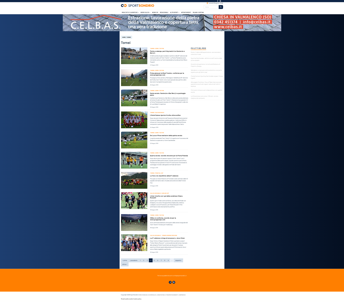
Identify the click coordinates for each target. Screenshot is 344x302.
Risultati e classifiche (130, 12)
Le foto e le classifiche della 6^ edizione (164, 176)
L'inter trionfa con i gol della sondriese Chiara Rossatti (166, 197)
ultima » (124, 264)
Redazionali (164, 12)
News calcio (145, 12)
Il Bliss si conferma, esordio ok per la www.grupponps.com (163, 219)
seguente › (178, 260)
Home (124, 37)
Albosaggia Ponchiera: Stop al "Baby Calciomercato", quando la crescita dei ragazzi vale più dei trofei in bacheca (206, 84)
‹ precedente (133, 260)
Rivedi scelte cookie (127, 299)
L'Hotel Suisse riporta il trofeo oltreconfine (165, 115)
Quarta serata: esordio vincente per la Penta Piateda (169, 156)
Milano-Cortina (198, 12)
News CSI (155, 12)
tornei (129, 37)
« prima (124, 260)
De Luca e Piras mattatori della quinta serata (166, 135)
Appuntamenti (186, 12)
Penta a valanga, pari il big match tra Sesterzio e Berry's (167, 52)
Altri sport (174, 12)
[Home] (138, 5)
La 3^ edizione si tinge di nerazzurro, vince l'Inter (167, 238)
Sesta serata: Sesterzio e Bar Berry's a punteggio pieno (168, 94)
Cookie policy (137, 299)
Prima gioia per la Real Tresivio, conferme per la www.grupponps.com (167, 74)
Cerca (221, 7)
